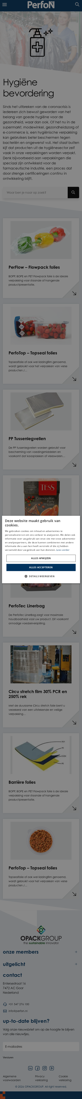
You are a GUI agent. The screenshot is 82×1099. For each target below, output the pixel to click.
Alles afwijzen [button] (41, 558)
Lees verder (62, 549)
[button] (41, 576)
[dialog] (41, 549)
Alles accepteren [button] (41, 567)
